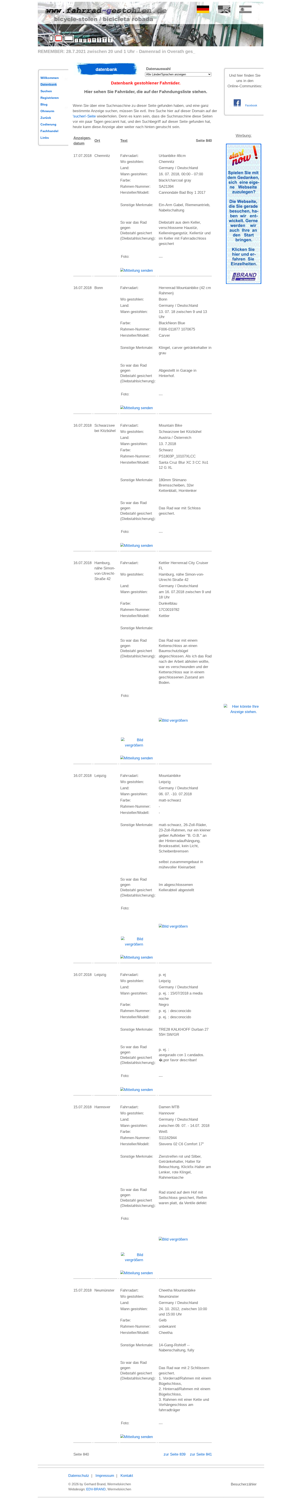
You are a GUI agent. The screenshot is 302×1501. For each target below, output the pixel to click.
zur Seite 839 (175, 1454)
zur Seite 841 (201, 1454)
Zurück (45, 117)
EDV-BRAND (96, 1489)
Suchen (46, 91)
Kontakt (126, 1476)
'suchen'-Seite (84, 116)
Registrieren (49, 98)
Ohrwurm (47, 111)
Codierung (48, 124)
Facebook (251, 105)
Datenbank (48, 84)
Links (44, 137)
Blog (44, 104)
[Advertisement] (243, 355)
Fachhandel (49, 131)
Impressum (105, 1476)
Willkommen (49, 78)
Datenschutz (78, 1476)
